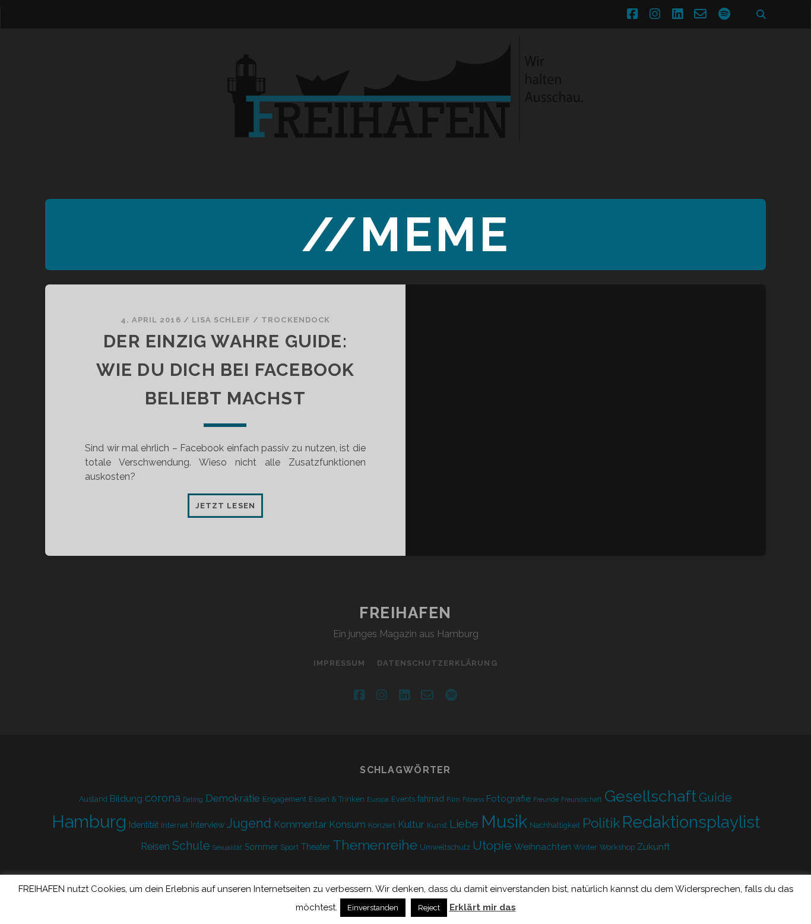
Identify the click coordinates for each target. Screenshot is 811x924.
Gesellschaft (650, 796)
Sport (289, 847)
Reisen (155, 846)
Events (403, 799)
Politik (601, 823)
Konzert (381, 825)
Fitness (473, 799)
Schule (191, 845)
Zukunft (653, 846)
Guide (715, 797)
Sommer (261, 847)
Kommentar (300, 824)
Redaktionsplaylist (691, 821)
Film (453, 799)
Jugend (249, 823)
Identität (144, 825)
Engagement (284, 799)
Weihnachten (542, 846)
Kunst (437, 825)
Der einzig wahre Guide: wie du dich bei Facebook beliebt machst (225, 370)
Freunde (546, 799)
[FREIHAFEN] (588, 149)
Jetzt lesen (228, 509)
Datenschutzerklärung (437, 663)
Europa (378, 799)
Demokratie (232, 798)
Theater (315, 847)
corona (162, 798)
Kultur (411, 824)
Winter (585, 847)
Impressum (339, 663)
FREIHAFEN (405, 613)
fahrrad (430, 798)
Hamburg (89, 822)
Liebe (464, 823)
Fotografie (508, 798)
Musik (504, 821)
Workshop (617, 847)
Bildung (126, 798)
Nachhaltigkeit (555, 825)
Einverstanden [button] (372, 907)
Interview (207, 825)
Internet (174, 825)
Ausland (93, 799)
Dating (193, 799)
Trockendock (295, 319)
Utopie (492, 845)
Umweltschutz (445, 847)
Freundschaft (581, 799)
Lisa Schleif (221, 319)
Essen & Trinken (337, 799)
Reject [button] (429, 907)
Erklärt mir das (482, 907)
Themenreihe (374, 845)
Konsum (347, 824)
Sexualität (227, 847)
